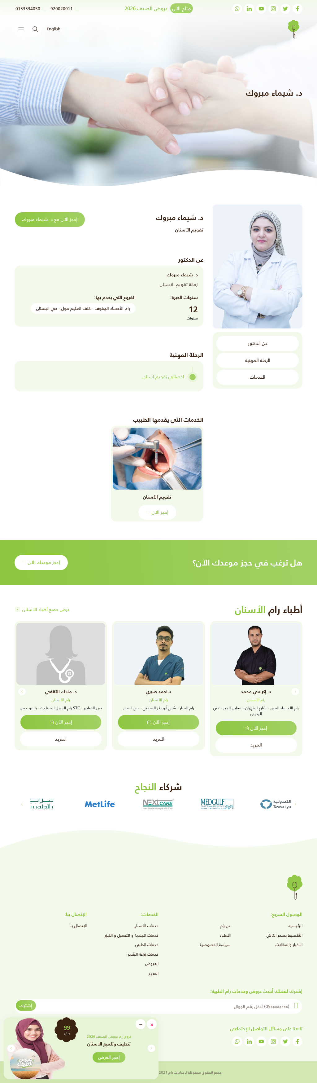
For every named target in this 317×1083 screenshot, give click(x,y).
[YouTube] (261, 9)
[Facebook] (297, 9)
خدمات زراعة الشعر (143, 954)
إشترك (26, 1005)
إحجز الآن (160, 512)
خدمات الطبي (146, 944)
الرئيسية (295, 925)
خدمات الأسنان (146, 925)
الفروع (153, 973)
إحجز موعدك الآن (44, 562)
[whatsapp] (237, 9)
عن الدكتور (257, 343)
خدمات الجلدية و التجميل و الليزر (131, 935)
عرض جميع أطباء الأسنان (46, 609)
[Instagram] (273, 9)
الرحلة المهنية (257, 360)
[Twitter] (285, 9)
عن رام (225, 925)
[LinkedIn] (249, 9)
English (53, 29)
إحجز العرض (109, 1057)
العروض (151, 963)
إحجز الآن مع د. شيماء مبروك (49, 219)
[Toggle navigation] (21, 29)
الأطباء (225, 935)
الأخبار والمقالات (289, 944)
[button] (11, 1048)
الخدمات (257, 377)
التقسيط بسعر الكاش (284, 935)
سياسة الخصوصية (215, 944)
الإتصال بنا (78, 925)
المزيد (256, 744)
